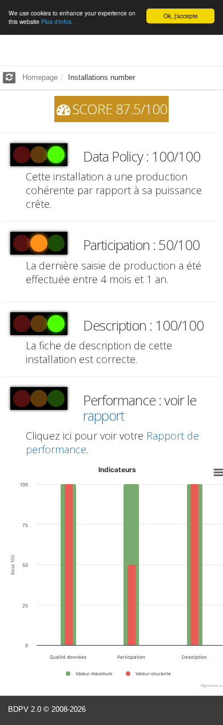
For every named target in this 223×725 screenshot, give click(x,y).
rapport (103, 415)
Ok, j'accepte (181, 15)
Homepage (40, 77)
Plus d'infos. (57, 21)
